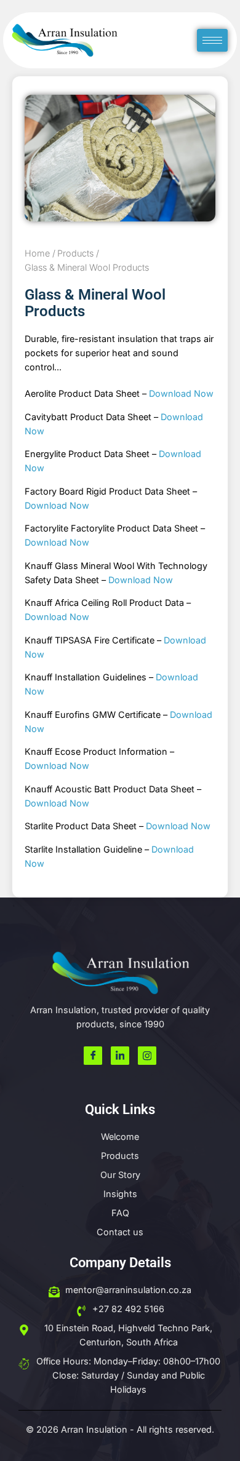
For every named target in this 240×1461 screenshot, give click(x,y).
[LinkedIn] (120, 1055)
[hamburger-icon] (212, 40)
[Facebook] (93, 1055)
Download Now (181, 393)
